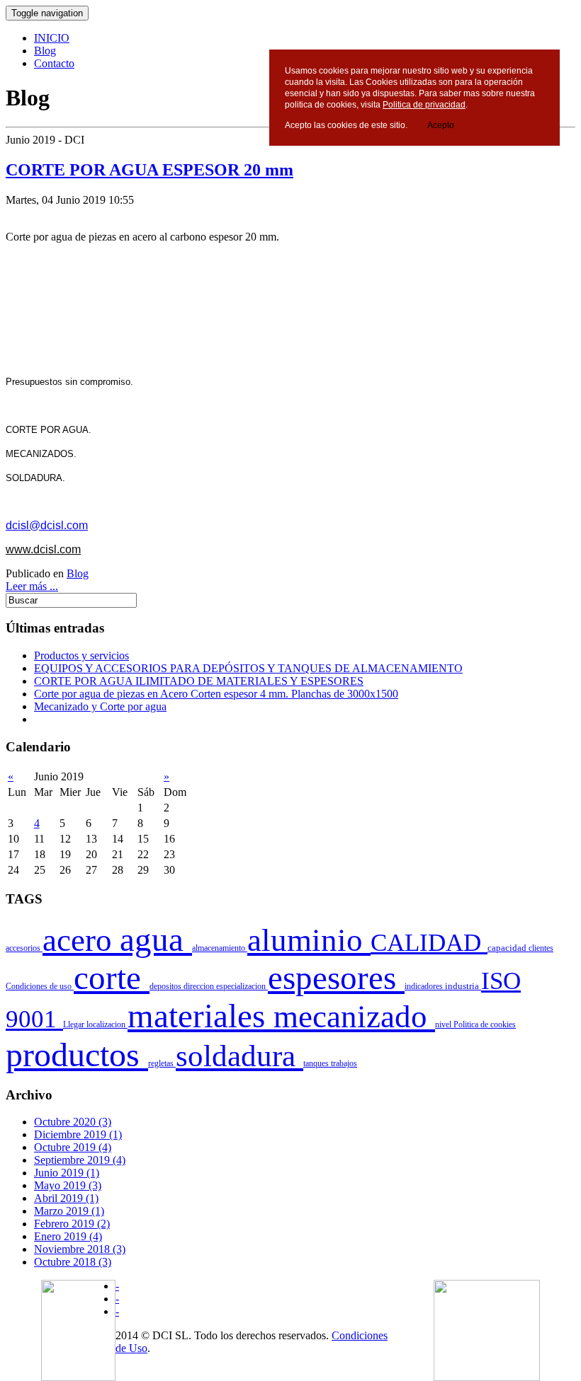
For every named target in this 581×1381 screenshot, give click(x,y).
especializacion (242, 986)
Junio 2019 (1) (66, 1173)
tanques (317, 1063)
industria (463, 986)
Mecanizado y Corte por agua (100, 706)
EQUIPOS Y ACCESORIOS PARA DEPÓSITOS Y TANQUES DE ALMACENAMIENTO (248, 668)
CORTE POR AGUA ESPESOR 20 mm (149, 170)
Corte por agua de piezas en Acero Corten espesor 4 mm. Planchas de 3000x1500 (216, 694)
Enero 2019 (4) (68, 1236)
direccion (200, 986)
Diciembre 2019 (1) (78, 1134)
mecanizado (354, 1016)
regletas (162, 1063)
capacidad (508, 948)
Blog (45, 51)
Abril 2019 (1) (66, 1198)
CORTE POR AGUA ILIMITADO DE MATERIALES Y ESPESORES (198, 681)
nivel (444, 1024)
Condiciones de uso (40, 986)
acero (81, 940)
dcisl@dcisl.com (47, 525)
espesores (336, 977)
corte (112, 977)
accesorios (24, 948)
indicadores (425, 986)
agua (156, 939)
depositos (167, 986)
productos (77, 1054)
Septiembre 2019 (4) (79, 1160)
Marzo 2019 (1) (69, 1211)
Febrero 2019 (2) (72, 1224)
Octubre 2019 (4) (72, 1147)
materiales (200, 1016)
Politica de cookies (484, 1024)
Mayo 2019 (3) (67, 1185)
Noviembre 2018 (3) (79, 1249)
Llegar (74, 1024)
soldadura (239, 1056)
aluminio (309, 940)
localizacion (107, 1024)
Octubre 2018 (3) (72, 1262)
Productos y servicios (81, 655)
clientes (541, 948)
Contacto (54, 63)
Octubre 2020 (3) (72, 1122)
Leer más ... (32, 586)
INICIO (51, 38)
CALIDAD (429, 943)
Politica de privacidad (424, 105)
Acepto (440, 125)
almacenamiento (219, 948)
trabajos (344, 1063)
